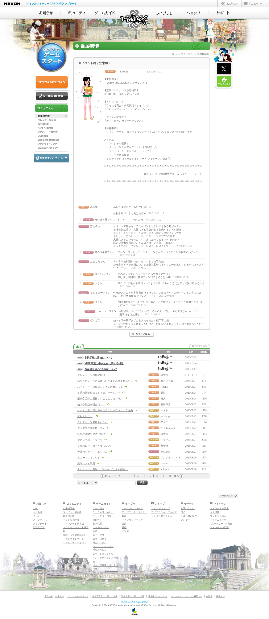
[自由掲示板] (51, 116)
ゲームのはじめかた (103, 512)
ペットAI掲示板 (71, 520)
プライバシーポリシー (77, 596)
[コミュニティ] (75, 13)
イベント (37, 516)
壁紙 (124, 527)
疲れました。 (84, 416)
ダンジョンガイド (102, 573)
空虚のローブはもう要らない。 (95, 445)
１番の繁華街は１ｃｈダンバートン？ (98, 392)
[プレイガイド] (223, 81)
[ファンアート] (51, 132)
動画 (124, 516)
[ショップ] (193, 13)
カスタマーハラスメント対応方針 (186, 596)
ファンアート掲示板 (73, 523)
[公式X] (223, 69)
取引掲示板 (69, 516)
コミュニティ (188, 54)
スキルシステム (101, 527)
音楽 (124, 523)
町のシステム (100, 542)
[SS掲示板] (51, 136)
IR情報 (209, 596)
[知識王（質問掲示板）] (51, 140)
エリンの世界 (100, 538)
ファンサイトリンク (73, 538)
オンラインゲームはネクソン (134, 601)
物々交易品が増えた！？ (91, 404)
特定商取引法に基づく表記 (104, 596)
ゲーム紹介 (98, 508)
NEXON (12, 3)
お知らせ (37, 512)
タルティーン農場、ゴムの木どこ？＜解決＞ (102, 469)
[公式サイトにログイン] (52, 82)
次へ (176, 475)
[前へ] (102, 476)
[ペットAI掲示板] (51, 128)
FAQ (183, 512)
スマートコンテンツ (103, 554)
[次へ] (181, 476)
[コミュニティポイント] (51, 148)
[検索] (142, 482)
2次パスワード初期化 (221, 523)
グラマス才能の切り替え (91, 428)
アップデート (40, 523)
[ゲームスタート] (51, 57)
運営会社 (49, 596)
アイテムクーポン (219, 520)
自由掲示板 (69, 508)
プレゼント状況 (218, 516)
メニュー (253, 3)
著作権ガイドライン (157, 596)
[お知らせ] (46, 13)
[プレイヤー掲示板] (51, 120)
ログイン (229, 3)
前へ (107, 475)
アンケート (186, 520)
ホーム (174, 54)
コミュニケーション (103, 546)
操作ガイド (98, 520)
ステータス (98, 535)
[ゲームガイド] (105, 13)
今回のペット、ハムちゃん (92, 451)
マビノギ (134, 19)
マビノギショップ (160, 508)
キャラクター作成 (102, 516)
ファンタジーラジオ (132, 520)
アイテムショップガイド (164, 512)
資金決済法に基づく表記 (132, 596)
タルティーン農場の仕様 (91, 375)
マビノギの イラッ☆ (90, 439)
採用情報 (220, 596)
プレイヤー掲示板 (72, 512)
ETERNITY (39, 527)
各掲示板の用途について (98, 357)
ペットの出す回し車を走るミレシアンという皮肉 (105, 410)
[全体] (78, 346)
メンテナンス (40, 520)
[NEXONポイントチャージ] (51, 158)
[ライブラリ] (164, 13)
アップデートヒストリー (134, 512)
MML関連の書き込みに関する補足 (104, 363)
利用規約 (59, 596)
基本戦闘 (97, 523)
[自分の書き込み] (199, 346)
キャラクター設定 (219, 508)
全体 (35, 508)
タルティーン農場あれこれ (92, 422)
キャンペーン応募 (219, 527)
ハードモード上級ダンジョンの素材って (100, 386)
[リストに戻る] (141, 334)
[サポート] (223, 13)
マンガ (125, 531)
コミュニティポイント (74, 542)
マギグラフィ (100, 576)
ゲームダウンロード (132, 508)
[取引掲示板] (51, 124)
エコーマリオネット (88, 457)
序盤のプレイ (100, 550)
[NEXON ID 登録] (52, 96)
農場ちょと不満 (86, 463)
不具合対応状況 (189, 516)
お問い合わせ (188, 508)
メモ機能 (214, 512)
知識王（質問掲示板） (74, 535)
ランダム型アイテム (161, 516)
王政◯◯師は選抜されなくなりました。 (100, 398)
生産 (95, 531)
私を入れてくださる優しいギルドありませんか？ (105, 380)
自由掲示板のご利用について (100, 369)
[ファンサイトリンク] (51, 144)
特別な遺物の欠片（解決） (92, 434)
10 (170, 475)
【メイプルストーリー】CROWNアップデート (50, 3)
